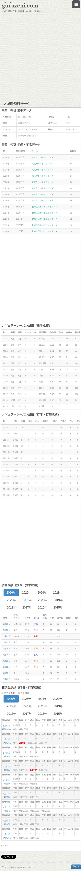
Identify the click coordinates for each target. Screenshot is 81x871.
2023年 (57, 592)
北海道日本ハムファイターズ (44, 207)
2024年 (42, 592)
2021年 (27, 600)
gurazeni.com (20, 6)
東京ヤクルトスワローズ (42, 157)
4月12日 (6, 667)
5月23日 (6, 636)
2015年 (58, 607)
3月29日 (6, 679)
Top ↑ (76, 866)
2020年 (42, 600)
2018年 (11, 607)
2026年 (11, 592)
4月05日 (6, 673)
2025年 (26, 592)
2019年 (58, 600)
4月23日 (6, 661)
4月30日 (6, 655)
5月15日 (6, 642)
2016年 (42, 607)
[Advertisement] (40, 56)
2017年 (27, 607)
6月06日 (6, 624)
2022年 (11, 600)
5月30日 (6, 630)
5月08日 (6, 648)
